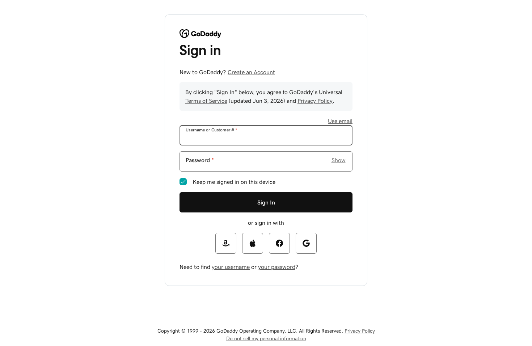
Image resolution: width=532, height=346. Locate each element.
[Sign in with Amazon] (225, 243)
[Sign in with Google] (306, 243)
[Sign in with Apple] (252, 243)
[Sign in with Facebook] (279, 243)
